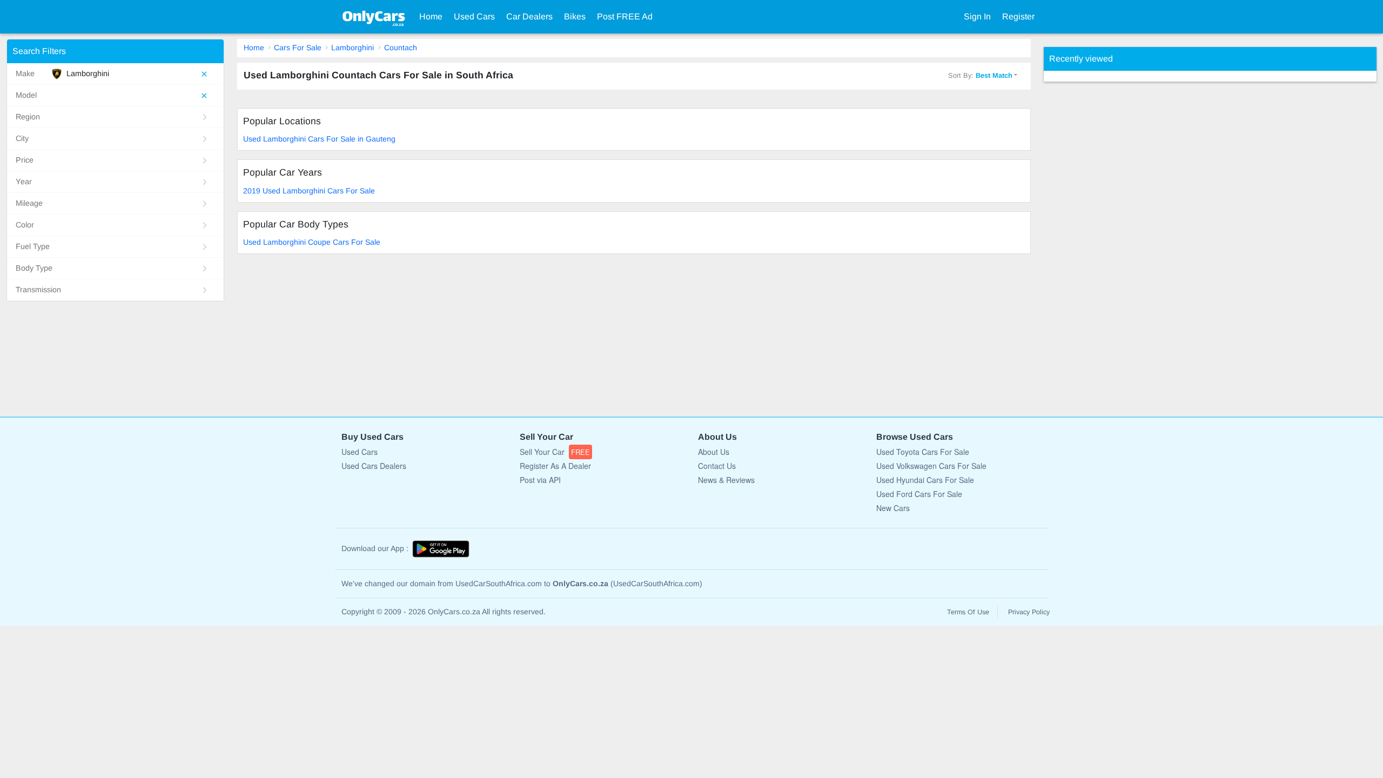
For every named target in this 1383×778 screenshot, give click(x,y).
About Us (713, 451)
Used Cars (474, 16)
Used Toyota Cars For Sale (922, 451)
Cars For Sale (297, 47)
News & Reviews (726, 479)
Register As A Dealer (555, 465)
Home (430, 16)
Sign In (977, 16)
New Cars (893, 507)
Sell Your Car (555, 451)
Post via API (540, 479)
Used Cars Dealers (373, 465)
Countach (400, 47)
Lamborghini (352, 47)
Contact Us (717, 465)
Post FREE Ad (625, 16)
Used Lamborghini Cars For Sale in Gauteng (319, 139)
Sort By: (980, 75)
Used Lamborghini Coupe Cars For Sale (311, 242)
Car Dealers (529, 16)
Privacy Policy (1029, 612)
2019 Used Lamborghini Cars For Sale (309, 190)
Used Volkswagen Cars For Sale (931, 465)
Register (1018, 16)
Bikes (575, 16)
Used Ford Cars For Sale (919, 493)
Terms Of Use (968, 612)
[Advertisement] (1125, 244)
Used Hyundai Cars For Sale (925, 479)
